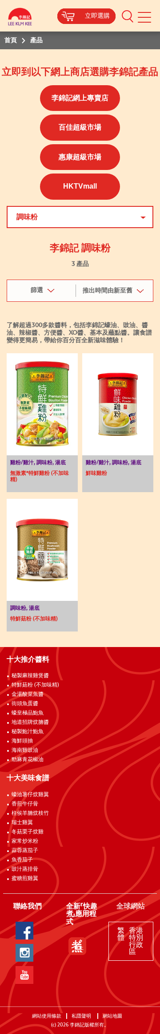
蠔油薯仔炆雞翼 (30, 794)
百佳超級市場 (80, 127)
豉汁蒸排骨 (25, 869)
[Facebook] (24, 930)
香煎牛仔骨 (25, 804)
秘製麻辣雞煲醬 (30, 676)
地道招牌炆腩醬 (30, 722)
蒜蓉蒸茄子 (25, 850)
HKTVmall (80, 186)
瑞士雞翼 (22, 822)
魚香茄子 (22, 860)
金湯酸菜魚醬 (28, 694)
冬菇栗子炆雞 (28, 832)
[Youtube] (24, 975)
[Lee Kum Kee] (20, 19)
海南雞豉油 (25, 750)
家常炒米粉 (25, 841)
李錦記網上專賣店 (80, 98)
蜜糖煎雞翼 (25, 878)
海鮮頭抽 (22, 741)
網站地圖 (113, 1016)
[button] (127, 16)
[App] (77, 946)
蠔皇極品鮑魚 (28, 713)
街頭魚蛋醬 (25, 703)
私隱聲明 (82, 1016)
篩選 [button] (37, 290)
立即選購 (97, 16)
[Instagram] (24, 953)
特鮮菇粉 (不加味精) (35, 685)
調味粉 (27, 217)
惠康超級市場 (80, 157)
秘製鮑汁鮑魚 (28, 731)
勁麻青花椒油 (28, 759)
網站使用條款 (46, 1016)
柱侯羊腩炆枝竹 (30, 813)
